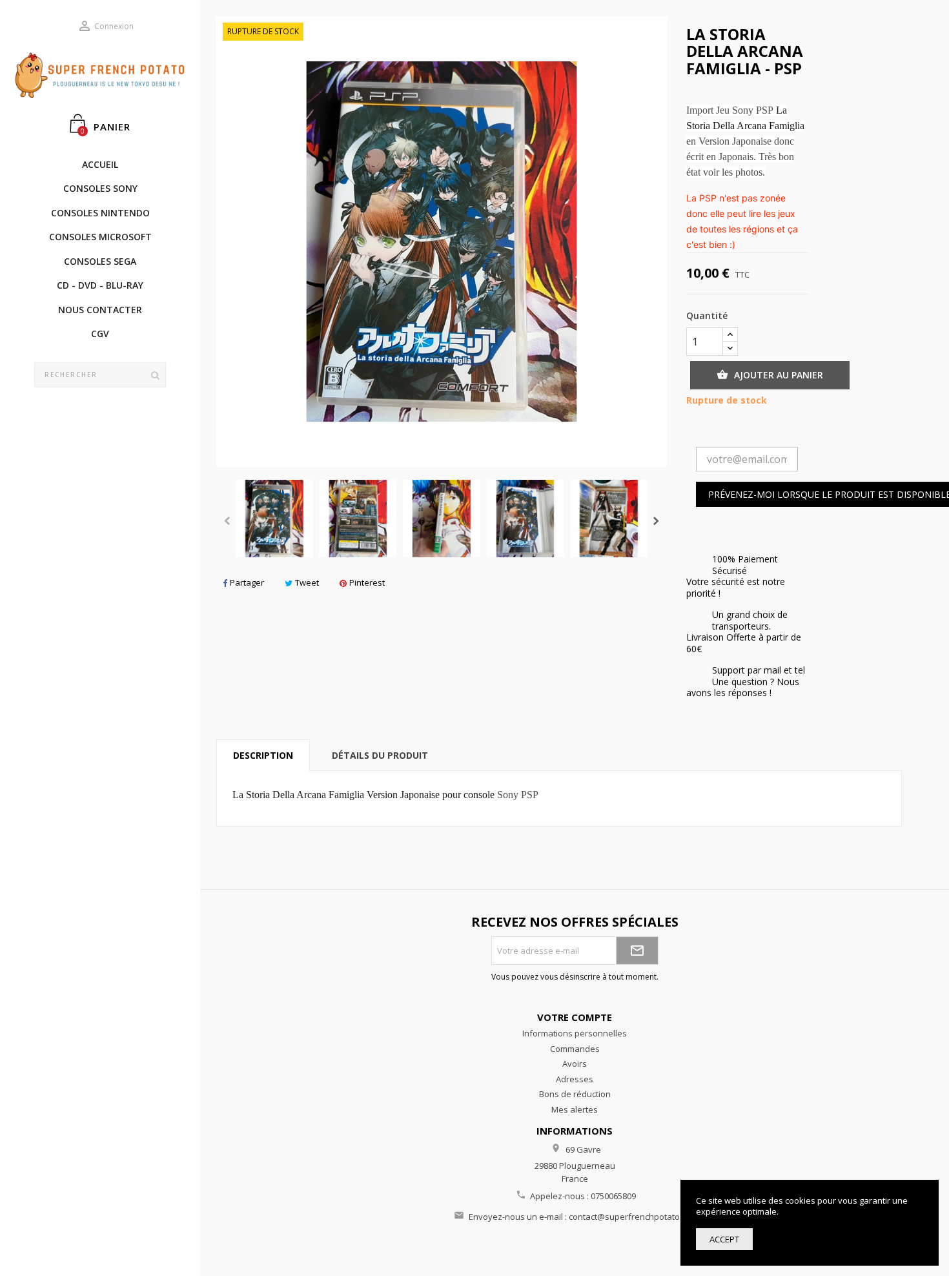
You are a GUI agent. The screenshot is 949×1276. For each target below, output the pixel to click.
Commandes (575, 1049)
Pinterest (367, 582)
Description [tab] (263, 755)
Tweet (307, 582)
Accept (724, 1239)
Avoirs (574, 1063)
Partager (247, 582)
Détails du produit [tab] (380, 755)
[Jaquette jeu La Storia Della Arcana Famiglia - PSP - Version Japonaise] (274, 518)
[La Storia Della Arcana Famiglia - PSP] (358, 518)
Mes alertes (574, 1109)
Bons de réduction (575, 1094)
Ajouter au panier (770, 375)
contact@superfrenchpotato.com (633, 1216)
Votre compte (574, 1017)
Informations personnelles (574, 1033)
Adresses (574, 1079)
